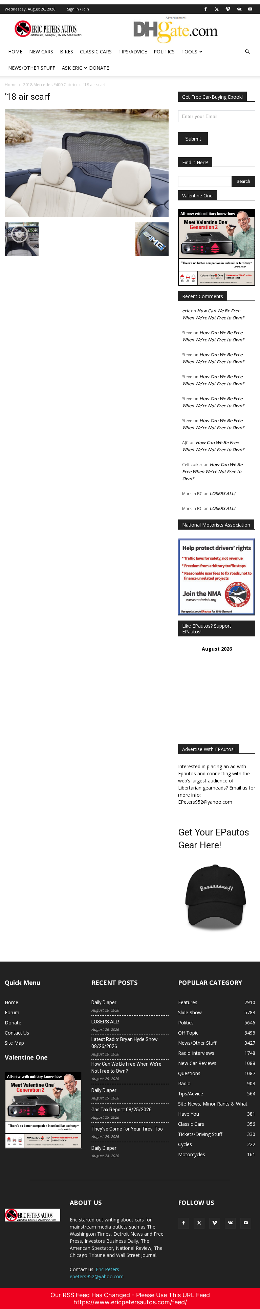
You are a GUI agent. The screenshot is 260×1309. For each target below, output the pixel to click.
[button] (247, 52)
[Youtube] (250, 9)
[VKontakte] (239, 9)
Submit (193, 139)
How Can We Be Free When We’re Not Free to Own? (212, 471)
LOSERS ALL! (222, 493)
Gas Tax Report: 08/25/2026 (121, 1109)
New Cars (41, 51)
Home (15, 51)
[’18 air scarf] (87, 215)
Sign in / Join (78, 8)
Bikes (66, 51)
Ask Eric (72, 68)
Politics (164, 51)
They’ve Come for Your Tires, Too (127, 1129)
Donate (99, 68)
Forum (12, 1012)
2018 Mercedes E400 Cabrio (50, 85)
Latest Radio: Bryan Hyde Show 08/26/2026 (124, 1043)
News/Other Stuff (31, 68)
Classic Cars (96, 51)
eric (186, 311)
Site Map (14, 1043)
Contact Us (17, 1032)
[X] (217, 9)
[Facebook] (205, 9)
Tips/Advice (132, 51)
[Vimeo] (228, 9)
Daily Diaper (103, 1002)
